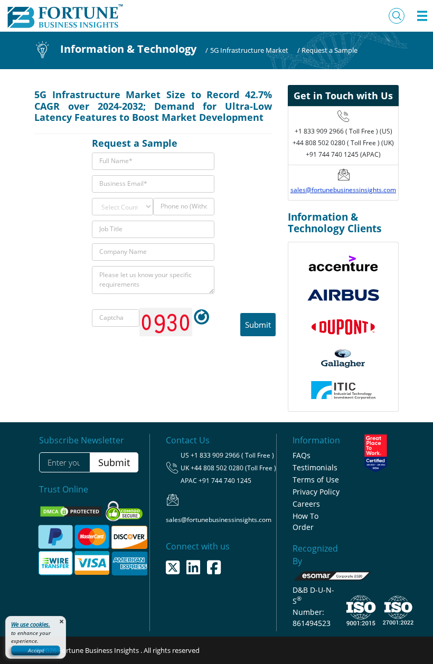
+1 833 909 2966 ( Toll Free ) (232, 455)
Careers (306, 504)
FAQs (301, 455)
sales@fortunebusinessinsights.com (343, 189)
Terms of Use (316, 480)
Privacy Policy (316, 492)
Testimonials (315, 467)
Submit (114, 462)
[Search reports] (396, 16)
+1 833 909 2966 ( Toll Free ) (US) (343, 131)
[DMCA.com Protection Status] (71, 511)
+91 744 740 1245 (225, 480)
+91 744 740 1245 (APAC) (343, 154)
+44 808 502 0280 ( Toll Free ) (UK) (343, 142)
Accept (36, 650)
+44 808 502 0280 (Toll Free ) (233, 467)
